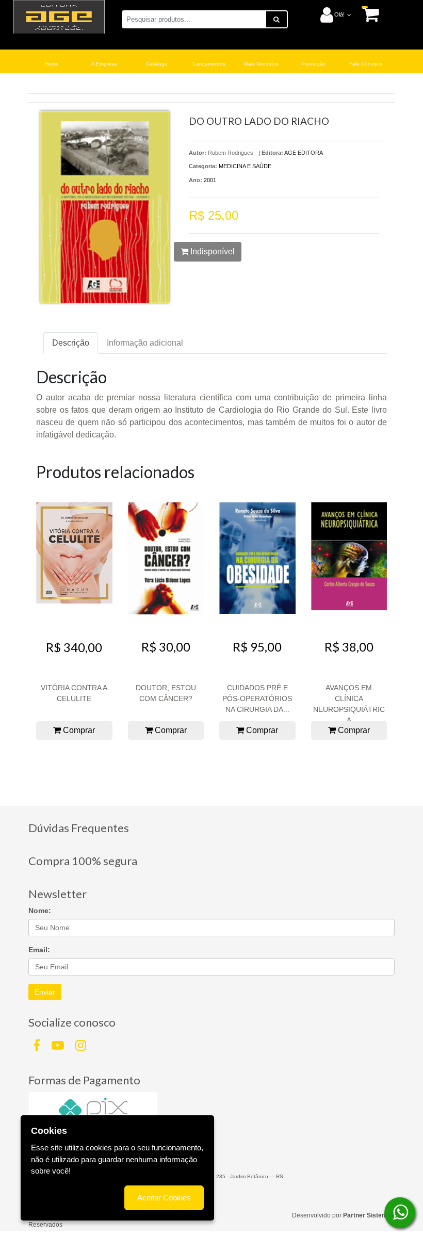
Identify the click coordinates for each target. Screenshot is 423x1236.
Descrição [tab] (70, 342)
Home (52, 64)
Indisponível (211, 251)
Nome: (39, 910)
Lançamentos (209, 64)
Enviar (45, 992)
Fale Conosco (365, 64)
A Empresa (104, 64)
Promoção (313, 64)
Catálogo (157, 64)
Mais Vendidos (261, 64)
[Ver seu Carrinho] (365, 14)
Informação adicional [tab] (145, 342)
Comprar (78, 730)
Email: (39, 950)
